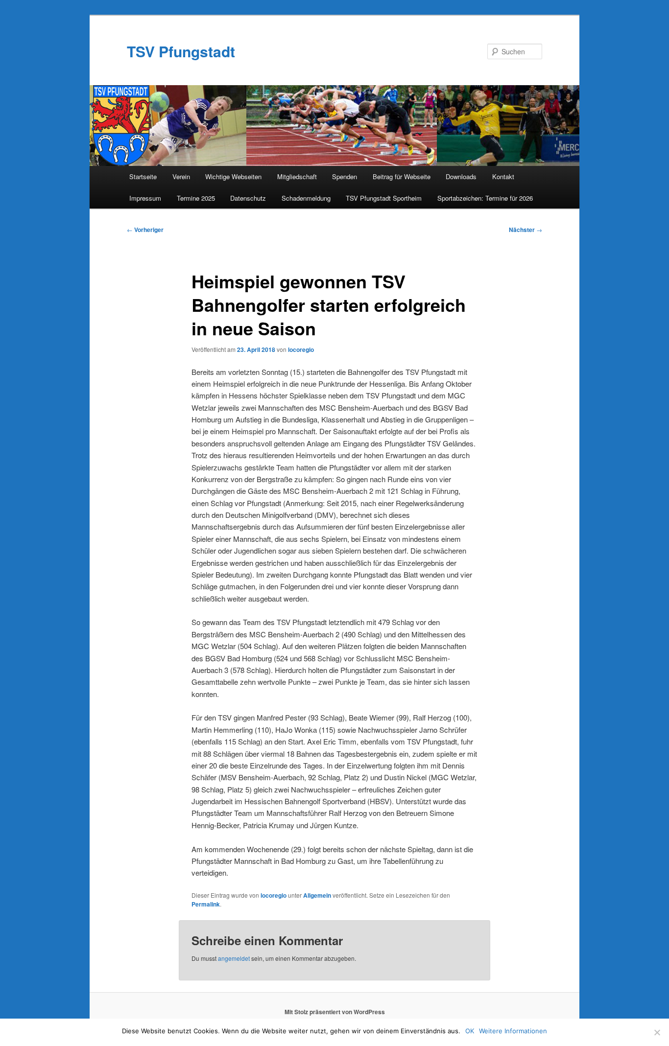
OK (469, 1031)
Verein (181, 176)
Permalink (205, 904)
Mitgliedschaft (297, 176)
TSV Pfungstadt (181, 51)
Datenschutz (248, 198)
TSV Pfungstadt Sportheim (384, 198)
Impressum (145, 198)
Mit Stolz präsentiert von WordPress (335, 1011)
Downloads (461, 176)
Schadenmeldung (306, 198)
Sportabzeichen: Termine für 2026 (485, 198)
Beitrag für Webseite (401, 176)
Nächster (525, 229)
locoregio (301, 349)
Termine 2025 (196, 198)
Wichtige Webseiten (233, 176)
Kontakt (503, 176)
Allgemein (317, 895)
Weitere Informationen (513, 1031)
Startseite (143, 176)
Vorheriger (145, 229)
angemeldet (234, 958)
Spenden (344, 176)
